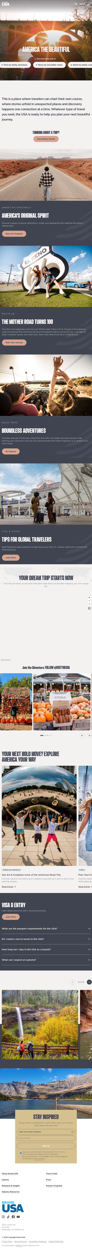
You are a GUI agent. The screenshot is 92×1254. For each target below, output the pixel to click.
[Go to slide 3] (47, 735)
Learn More (11, 557)
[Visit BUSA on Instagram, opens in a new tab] (3, 1216)
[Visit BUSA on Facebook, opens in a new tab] (13, 1216)
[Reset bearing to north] (89, 604)
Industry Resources (11, 1191)
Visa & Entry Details (46, 139)
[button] (72, 982)
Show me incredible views (52, 65)
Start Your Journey (14, 342)
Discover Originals (14, 233)
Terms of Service (20, 1241)
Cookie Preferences (55, 1241)
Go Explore (11, 451)
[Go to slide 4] (49, 735)
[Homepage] (6, 5)
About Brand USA (10, 1173)
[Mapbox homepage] (6, 660)
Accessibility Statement (38, 1241)
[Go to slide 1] (42, 735)
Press (48, 1179)
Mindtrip (19, 1245)
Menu (82, 4)
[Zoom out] (89, 600)
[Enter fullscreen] (89, 608)
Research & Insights (11, 1185)
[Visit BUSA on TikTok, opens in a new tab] (8, 1216)
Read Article (7, 886)
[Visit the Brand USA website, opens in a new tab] (13, 1206)
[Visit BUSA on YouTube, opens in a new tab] (18, 1216)
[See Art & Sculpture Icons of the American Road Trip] (39, 816)
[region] (46, 628)
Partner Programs (54, 1185)
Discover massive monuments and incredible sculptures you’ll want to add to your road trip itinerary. (38, 880)
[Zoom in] (89, 597)
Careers (5, 1179)
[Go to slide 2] (45, 735)
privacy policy (39, 1159)
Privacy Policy (7, 1241)
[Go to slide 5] (51, 735)
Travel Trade (51, 1173)
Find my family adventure (18, 65)
